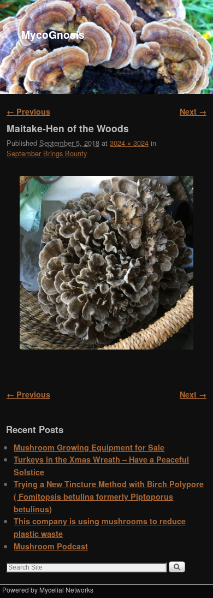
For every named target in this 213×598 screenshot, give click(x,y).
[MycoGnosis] (106, 47)
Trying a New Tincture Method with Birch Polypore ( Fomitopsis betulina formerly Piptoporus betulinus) (109, 496)
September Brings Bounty (47, 153)
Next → (193, 111)
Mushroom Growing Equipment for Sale (89, 447)
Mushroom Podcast (51, 546)
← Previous (28, 111)
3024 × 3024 (129, 143)
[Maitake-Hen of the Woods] (106, 263)
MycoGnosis (53, 34)
